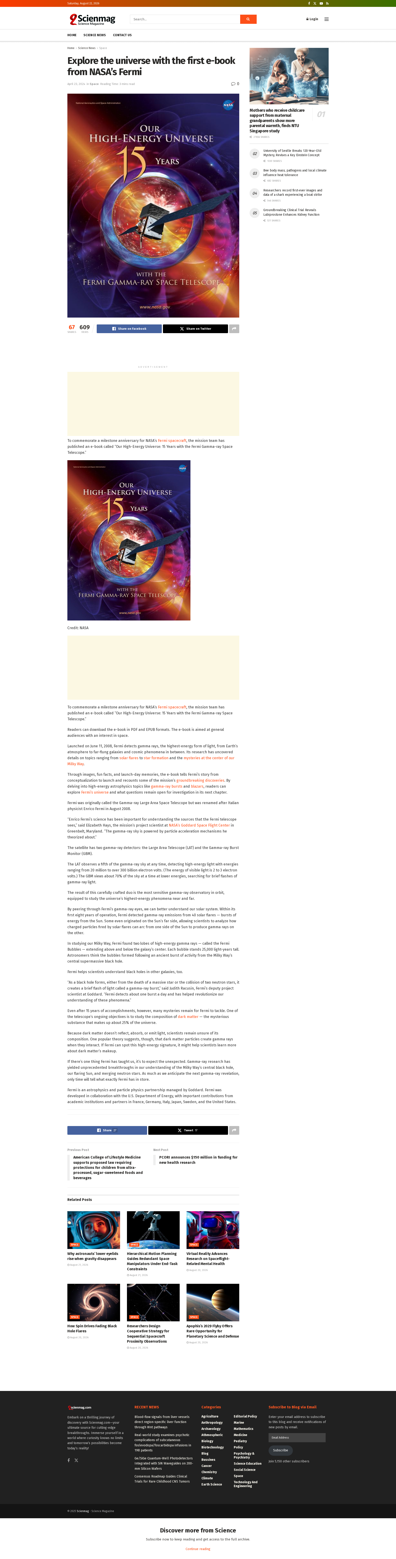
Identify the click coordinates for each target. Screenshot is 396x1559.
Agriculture (209, 1416)
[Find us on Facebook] (309, 3)
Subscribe (280, 1450)
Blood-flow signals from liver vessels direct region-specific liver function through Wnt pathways (162, 1422)
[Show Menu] (326, 19)
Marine (239, 1423)
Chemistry (209, 1472)
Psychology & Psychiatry (244, 1455)
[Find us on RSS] (327, 3)
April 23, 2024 (76, 84)
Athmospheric (212, 1435)
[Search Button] (248, 19)
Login (313, 19)
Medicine (240, 1435)
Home (70, 48)
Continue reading (198, 1549)
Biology (207, 1441)
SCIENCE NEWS (94, 35)
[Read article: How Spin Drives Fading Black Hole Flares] (93, 1302)
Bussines (208, 1460)
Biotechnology (212, 1447)
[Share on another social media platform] (234, 328)
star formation (156, 758)
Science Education (247, 1464)
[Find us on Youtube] (321, 3)
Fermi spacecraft (172, 440)
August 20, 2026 (198, 1270)
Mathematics (243, 1429)
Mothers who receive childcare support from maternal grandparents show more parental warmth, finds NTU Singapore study (277, 120)
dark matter (188, 1017)
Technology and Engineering (246, 1484)
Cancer (206, 1466)
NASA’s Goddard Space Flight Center (199, 825)
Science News (87, 48)
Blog (205, 1454)
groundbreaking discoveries (200, 780)
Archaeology (210, 1429)
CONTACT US (122, 35)
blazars (197, 786)
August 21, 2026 (78, 1264)
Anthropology (212, 1423)
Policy (238, 1447)
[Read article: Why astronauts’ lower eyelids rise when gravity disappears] (93, 1230)
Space (103, 48)
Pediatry (240, 1441)
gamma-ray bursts (166, 786)
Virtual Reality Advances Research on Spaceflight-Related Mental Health (208, 1259)
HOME (72, 35)
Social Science (245, 1470)
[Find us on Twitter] (314, 3)
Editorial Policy (245, 1416)
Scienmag (83, 1511)
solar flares (128, 758)
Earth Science (211, 1484)
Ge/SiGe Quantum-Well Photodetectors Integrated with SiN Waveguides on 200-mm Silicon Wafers (164, 1463)
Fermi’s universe (95, 792)
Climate (207, 1478)
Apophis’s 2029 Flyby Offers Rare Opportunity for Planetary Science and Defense (213, 1331)
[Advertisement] (153, 351)
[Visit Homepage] (92, 19)
